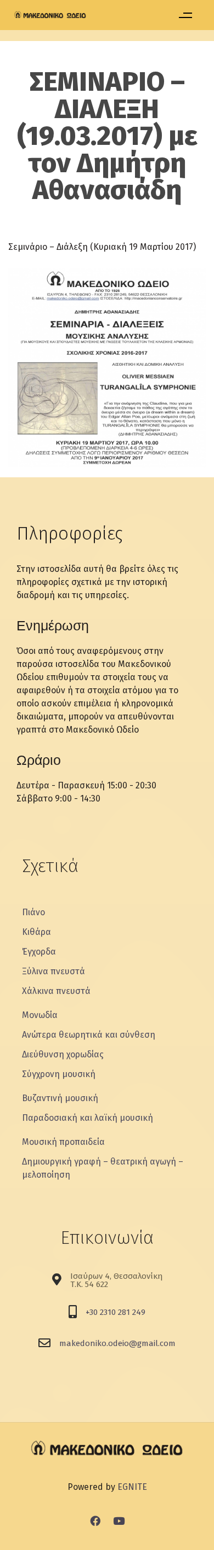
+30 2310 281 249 (115, 1312)
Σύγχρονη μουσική (58, 1074)
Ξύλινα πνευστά (53, 971)
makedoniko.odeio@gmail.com (117, 1343)
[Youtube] (119, 1520)
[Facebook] (95, 1520)
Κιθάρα (36, 932)
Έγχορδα (39, 951)
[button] (185, 15)
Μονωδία (40, 1015)
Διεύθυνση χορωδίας (63, 1054)
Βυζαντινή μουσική (60, 1098)
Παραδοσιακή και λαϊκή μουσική (87, 1118)
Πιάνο (33, 912)
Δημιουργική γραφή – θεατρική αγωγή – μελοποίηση (102, 1168)
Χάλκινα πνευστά (56, 991)
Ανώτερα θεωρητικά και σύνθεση (88, 1035)
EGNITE (132, 1487)
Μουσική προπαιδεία (63, 1142)
